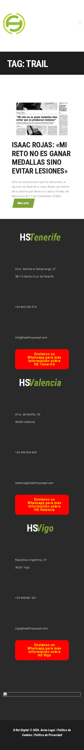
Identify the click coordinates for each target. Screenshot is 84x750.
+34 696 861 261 (25, 597)
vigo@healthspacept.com (31, 628)
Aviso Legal (47, 730)
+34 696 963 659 (25, 452)
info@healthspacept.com (31, 337)
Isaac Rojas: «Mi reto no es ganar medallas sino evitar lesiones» (41, 158)
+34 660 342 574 (25, 306)
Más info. (23, 203)
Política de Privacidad (48, 735)
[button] (42, 359)
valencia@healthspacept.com (34, 483)
